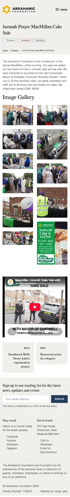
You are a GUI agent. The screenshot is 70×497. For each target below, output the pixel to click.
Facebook (12, 436)
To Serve (10, 40)
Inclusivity (25, 40)
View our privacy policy (45, 406)
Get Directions (48, 452)
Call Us (44, 440)
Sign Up (59, 399)
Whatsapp (46, 444)
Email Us (45, 448)
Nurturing (39, 40)
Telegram (12, 448)
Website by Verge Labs (53, 491)
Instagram (12, 444)
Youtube (11, 440)
